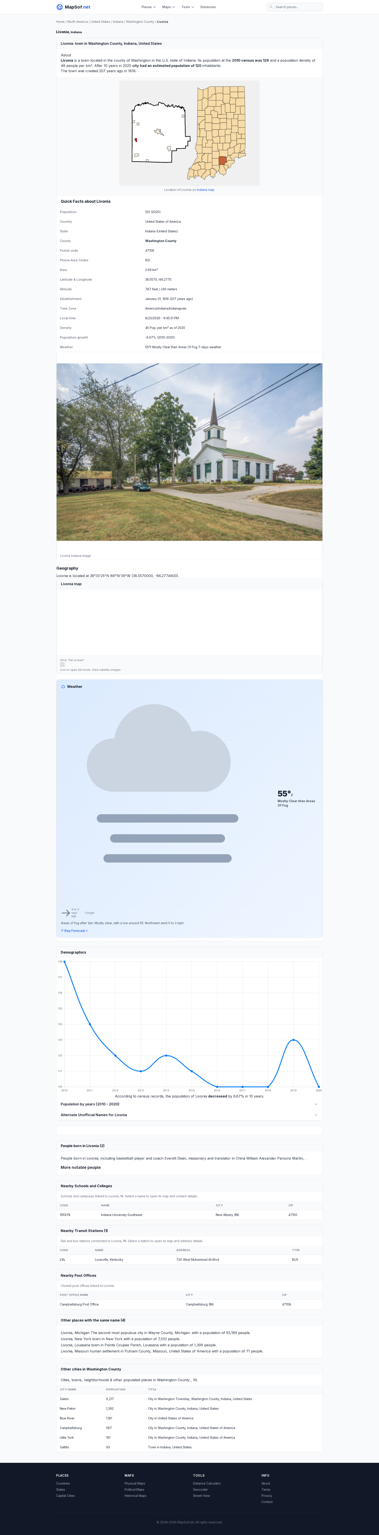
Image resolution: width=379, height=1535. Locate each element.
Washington (141, 60)
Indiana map (205, 190)
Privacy (266, 1495)
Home (60, 21)
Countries (63, 1483)
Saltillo (64, 1447)
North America (78, 21)
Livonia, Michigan (75, 1333)
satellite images (110, 669)
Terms (265, 1489)
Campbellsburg (71, 1428)
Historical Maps (136, 1495)
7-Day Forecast (73, 930)
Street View (201, 1495)
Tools (185, 7)
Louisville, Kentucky (109, 1259)
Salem (64, 1399)
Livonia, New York (76, 1339)
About (265, 1483)
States (60, 1489)
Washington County (140, 21)
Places (146, 7)
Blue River (67, 1418)
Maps (166, 7)
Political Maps (134, 1489)
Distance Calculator (207, 1483)
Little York (67, 1437)
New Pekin (67, 1408)
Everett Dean (175, 1158)
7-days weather (209, 347)
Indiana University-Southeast (121, 1215)
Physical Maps (135, 1483)
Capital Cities (65, 1495)
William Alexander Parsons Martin (274, 1158)
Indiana (118, 21)
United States (100, 21)
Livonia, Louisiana (75, 1345)
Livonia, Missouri (75, 1351)
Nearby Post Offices (78, 1275)
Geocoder (200, 1489)
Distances (208, 7)
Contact (267, 1502)
